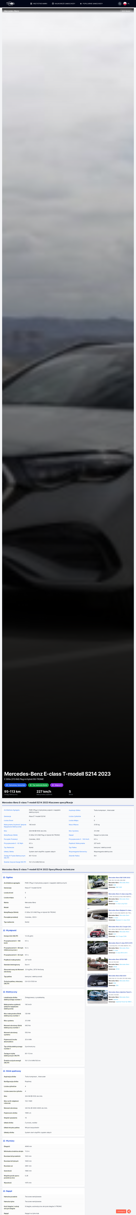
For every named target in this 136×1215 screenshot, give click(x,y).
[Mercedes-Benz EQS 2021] (97, 980)
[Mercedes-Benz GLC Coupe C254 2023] (97, 931)
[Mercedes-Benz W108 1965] (97, 964)
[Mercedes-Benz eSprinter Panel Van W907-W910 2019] (97, 997)
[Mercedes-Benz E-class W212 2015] (97, 948)
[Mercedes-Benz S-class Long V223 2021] (97, 898)
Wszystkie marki (40, 3)
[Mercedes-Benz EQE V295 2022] (97, 882)
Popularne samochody (93, 3)
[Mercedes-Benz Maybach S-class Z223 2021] (97, 915)
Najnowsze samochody (65, 3)
